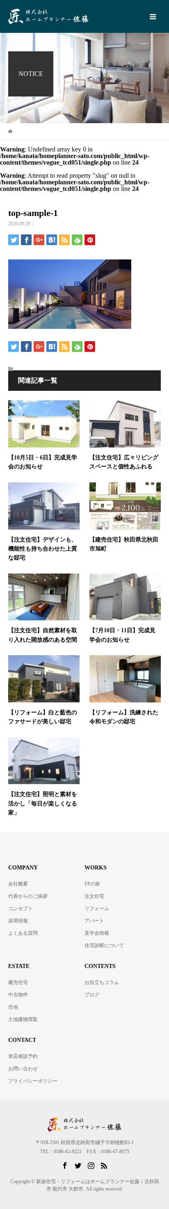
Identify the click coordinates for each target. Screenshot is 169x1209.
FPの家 (92, 884)
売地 (13, 1007)
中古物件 (18, 995)
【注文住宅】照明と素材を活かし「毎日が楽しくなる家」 (42, 803)
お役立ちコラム (101, 982)
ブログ (91, 995)
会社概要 (18, 884)
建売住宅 (18, 982)
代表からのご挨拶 (28, 896)
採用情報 (18, 921)
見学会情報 (96, 933)
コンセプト (20, 908)
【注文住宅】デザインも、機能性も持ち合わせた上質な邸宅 (42, 549)
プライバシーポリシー (32, 1081)
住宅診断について (104, 945)
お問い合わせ (23, 1068)
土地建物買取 (23, 1019)
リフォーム (96, 908)
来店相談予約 (23, 1056)
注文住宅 (94, 896)
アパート (94, 921)
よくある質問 (23, 933)
